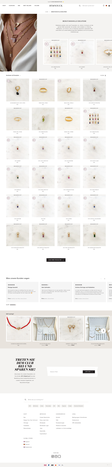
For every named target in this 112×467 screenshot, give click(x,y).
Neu (19, 5)
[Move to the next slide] (104, 279)
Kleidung (12, 5)
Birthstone (35, 405)
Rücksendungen (60, 423)
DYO (30, 405)
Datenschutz (75, 420)
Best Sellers (27, 5)
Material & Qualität (61, 425)
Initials (41, 405)
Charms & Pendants (78, 405)
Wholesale (42, 423)
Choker (70, 405)
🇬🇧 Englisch (26, 441)
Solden (37, 5)
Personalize (48, 405)
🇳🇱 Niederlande (28, 447)
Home (46, 11)
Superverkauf (43, 433)
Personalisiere (27, 428)
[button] (106, 6)
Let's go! (88, 371)
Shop (4, 5)
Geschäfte (42, 431)
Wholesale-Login (44, 425)
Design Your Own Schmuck (31, 420)
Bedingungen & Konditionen (79, 417)
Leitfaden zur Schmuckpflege (63, 428)
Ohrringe (26, 423)
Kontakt (58, 417)
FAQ (57, 420)
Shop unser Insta (44, 420)
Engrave (64, 405)
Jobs (41, 428)
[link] (56, 260)
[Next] (103, 330)
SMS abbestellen (76, 423)
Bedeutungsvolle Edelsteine (59, 11)
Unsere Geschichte (45, 417)
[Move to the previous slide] (101, 279)
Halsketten (26, 425)
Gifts (59, 405)
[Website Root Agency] (109, 464)
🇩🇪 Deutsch (27, 444)
